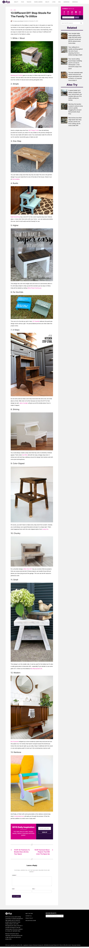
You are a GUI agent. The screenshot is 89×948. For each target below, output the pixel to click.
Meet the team (29, 913)
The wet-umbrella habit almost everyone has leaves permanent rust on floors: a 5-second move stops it (75, 76)
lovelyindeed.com (19, 816)
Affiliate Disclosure (31, 920)
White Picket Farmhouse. (34, 288)
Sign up (44, 832)
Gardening (66, 1)
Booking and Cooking (17, 75)
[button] (32, 57)
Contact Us (28, 915)
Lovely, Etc (45, 529)
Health (47, 1)
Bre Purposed (14, 741)
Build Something (15, 217)
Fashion (29, 1)
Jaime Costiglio (23, 403)
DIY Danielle (36, 321)
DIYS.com (6, 2)
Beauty (16, 1)
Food (22, 1)
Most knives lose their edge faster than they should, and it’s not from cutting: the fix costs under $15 (75, 121)
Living (53, 1)
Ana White (25, 455)
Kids (59, 1)
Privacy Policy (29, 918)
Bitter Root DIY (27, 569)
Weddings (75, 1)
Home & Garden (38, 1)
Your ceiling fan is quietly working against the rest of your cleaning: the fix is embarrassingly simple (75, 51)
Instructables (16, 179)
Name (13, 888)
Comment (14, 875)
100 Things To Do (34, 130)
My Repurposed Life (36, 668)
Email (33, 888)
